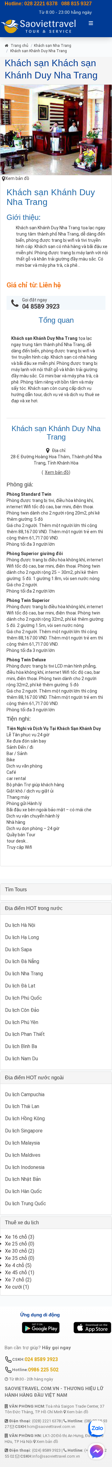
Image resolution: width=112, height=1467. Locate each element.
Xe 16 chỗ (16, 1237)
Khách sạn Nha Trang (52, 45)
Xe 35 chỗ (16, 1258)
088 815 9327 (76, 3)
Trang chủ (19, 45)
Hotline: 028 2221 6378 (31, 3)
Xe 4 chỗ (14, 1265)
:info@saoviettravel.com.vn (50, 1456)
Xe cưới (13, 1287)
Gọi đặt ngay (40, 303)
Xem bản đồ (17, 178)
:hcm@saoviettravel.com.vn (45, 1426)
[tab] (56, 890)
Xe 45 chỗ (16, 1273)
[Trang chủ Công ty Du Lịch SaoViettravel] (41, 26)
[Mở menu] (91, 23)
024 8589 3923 (41, 1359)
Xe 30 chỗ (16, 1251)
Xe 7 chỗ (14, 1280)
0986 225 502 (43, 1370)
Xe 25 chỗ (16, 1244)
